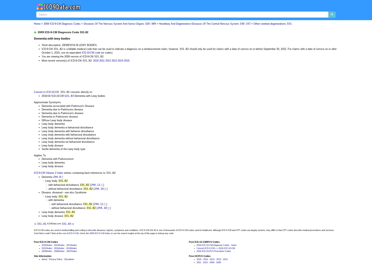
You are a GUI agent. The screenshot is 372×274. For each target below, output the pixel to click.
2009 (44, 251)
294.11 (95, 184)
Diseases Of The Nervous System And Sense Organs (120, 23)
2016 (199, 259)
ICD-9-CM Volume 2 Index (48, 172)
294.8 (57, 176)
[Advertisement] (103, 76)
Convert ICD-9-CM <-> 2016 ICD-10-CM (216, 248)
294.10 (99, 188)
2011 (102, 60)
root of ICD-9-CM (70, 233)
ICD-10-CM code (91, 52)
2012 (108, 60)
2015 (126, 60)
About (44, 259)
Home (37, 23)
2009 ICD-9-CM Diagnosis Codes (62, 23)
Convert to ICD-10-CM (46, 92)
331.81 (41, 223)
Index (49, 245)
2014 (120, 60)
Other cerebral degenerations (273, 23)
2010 (96, 60)
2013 (114, 60)
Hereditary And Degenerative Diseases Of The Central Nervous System (205, 23)
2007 (68, 251)
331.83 (66, 223)
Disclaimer (69, 259)
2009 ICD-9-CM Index (100, 233)
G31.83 (69, 95)
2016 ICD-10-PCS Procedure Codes (214, 251)
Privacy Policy (55, 259)
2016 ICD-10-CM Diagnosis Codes (213, 245)
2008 (56, 251)
